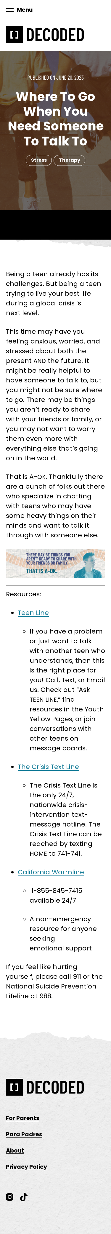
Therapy (69, 160)
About (15, 1151)
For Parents (22, 1118)
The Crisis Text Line (48, 766)
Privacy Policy (26, 1167)
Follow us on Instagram (10, 1197)
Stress (39, 160)
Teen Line (33, 612)
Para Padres (24, 1134)
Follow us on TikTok (24, 1197)
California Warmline (51, 872)
